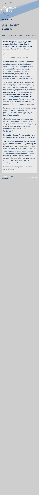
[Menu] (35, 29)
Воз (20, 42)
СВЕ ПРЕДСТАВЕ (33, 177)
